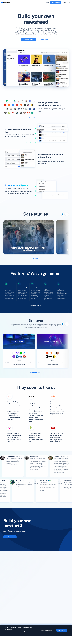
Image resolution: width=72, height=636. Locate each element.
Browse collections (35, 372)
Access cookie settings (46, 630)
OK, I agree (61, 630)
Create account (56, 2)
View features (44, 39)
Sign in (47, 2)
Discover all (35, 258)
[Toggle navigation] (69, 3)
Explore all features (35, 305)
